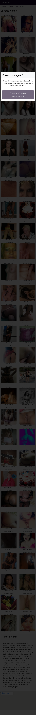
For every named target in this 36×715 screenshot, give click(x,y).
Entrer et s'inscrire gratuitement (18, 94)
